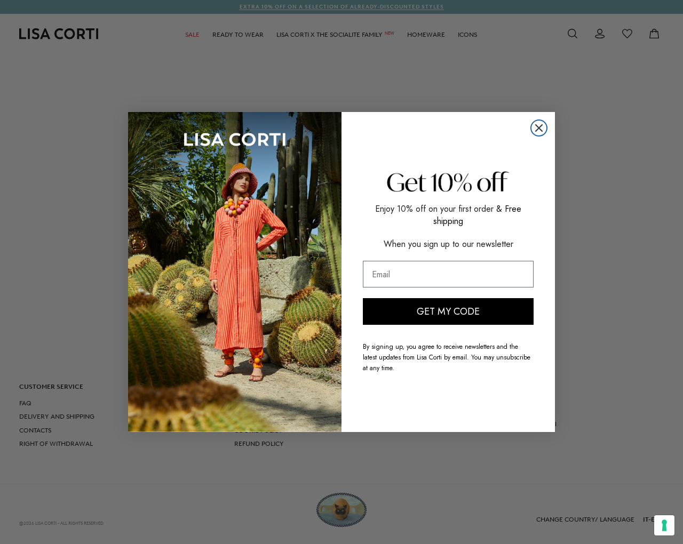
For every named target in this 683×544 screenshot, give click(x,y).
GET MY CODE (448, 311)
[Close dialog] (539, 128)
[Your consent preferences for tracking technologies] (664, 525)
